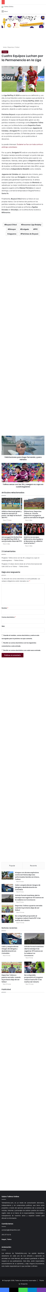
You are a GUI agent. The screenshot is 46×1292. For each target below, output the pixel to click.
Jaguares (12, 234)
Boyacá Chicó (11, 225)
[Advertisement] (23, 337)
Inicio (5, 47)
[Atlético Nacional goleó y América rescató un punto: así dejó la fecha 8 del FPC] (12, 503)
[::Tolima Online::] (8, 7)
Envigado (25, 229)
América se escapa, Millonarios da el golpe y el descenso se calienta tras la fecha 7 (33, 540)
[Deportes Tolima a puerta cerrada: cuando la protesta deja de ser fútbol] (7, 909)
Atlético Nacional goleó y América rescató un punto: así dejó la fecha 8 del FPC (12, 514)
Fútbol (17, 47)
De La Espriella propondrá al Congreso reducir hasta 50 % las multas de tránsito (28, 918)
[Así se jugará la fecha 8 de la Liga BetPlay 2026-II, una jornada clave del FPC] (12, 529)
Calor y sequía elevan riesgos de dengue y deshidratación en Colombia (27, 887)
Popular (12, 866)
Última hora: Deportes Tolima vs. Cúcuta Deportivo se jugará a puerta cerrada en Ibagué (34, 514)
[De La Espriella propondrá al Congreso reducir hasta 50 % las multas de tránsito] (7, 919)
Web (3, 626)
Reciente (33, 866)
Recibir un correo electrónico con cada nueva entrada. (22, 650)
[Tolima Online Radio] (23, 22)
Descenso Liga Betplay (31, 225)
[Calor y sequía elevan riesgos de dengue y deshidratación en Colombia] (7, 888)
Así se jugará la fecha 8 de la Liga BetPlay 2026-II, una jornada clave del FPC (12, 539)
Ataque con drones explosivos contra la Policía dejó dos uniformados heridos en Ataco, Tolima (27, 875)
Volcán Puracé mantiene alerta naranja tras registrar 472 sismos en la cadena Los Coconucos (29, 897)
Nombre (5, 608)
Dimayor (12, 229)
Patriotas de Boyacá (30, 234)
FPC (36, 229)
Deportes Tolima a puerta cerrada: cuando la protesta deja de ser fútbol (29, 908)
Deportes (11, 47)
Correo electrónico (9, 617)
